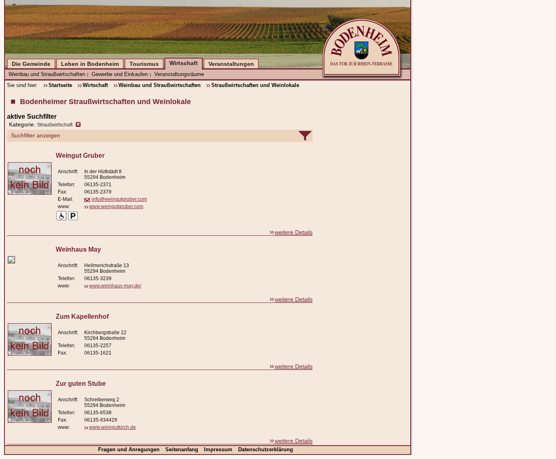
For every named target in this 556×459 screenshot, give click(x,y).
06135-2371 (98, 184)
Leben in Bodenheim (90, 64)
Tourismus (144, 64)
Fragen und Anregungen (129, 449)
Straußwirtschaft (54, 125)
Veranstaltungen (231, 64)
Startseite (60, 85)
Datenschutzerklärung (265, 449)
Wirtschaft (183, 63)
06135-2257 (98, 345)
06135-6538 (98, 412)
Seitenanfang (182, 449)
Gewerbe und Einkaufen (120, 74)
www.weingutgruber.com (116, 206)
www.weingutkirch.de (112, 427)
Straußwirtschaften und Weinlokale (255, 85)
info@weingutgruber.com (119, 199)
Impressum (219, 449)
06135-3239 (98, 278)
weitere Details (294, 232)
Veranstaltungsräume (179, 74)
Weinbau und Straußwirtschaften (47, 74)
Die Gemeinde (31, 64)
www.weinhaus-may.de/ (115, 286)
